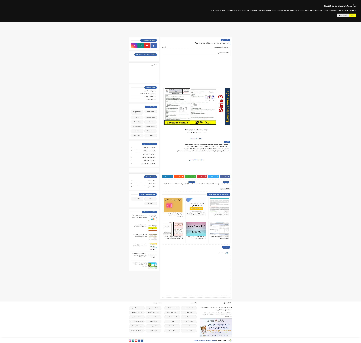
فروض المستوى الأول (149, 148)
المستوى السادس (172, 317)
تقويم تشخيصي (150, 117)
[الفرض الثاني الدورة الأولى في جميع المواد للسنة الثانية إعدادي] (196, 229)
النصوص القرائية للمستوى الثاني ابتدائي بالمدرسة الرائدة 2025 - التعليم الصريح (206, 144)
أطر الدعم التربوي (136, 308)
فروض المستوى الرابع (149, 160)
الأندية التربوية (150, 111)
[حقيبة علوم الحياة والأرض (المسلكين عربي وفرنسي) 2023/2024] (173, 205)
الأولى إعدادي (151, 183)
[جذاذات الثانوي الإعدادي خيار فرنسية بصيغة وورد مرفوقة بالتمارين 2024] (196, 205)
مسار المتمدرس (150, 99)
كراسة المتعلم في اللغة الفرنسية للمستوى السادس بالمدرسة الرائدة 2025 (207, 146)
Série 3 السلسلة (196, 139)
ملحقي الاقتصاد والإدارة (137, 330)
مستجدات (150, 135)
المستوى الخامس (172, 312)
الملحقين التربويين (137, 312)
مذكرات (137, 131)
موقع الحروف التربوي (149, 90)
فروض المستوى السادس (148, 163)
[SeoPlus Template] (231, 340)
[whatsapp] (140, 45)
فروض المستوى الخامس (148, 157)
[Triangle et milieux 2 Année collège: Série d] (219, 229)
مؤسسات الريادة (150, 131)
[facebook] (154, 45)
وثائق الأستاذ (137, 135)
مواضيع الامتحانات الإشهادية (147, 93)
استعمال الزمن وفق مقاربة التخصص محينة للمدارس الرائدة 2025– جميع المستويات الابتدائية (202, 151)
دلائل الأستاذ (137, 122)
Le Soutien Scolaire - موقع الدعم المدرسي (205, 340)
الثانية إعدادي (225, 40)
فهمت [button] (353, 15)
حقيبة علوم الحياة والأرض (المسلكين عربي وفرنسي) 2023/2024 (175, 215)
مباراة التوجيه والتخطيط (136, 321)
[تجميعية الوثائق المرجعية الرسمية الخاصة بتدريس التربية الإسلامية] (173, 229)
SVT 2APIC (137, 199)
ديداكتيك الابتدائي (150, 126)
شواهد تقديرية (137, 126)
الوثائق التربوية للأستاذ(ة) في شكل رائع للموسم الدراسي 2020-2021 (140, 265)
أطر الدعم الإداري (153, 308)
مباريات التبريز (153, 330)
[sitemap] (142, 341)
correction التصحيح (196, 160)
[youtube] (147, 45)
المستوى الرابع (189, 317)
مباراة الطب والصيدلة (153, 326)
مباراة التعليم (153, 321)
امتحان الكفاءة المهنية (137, 112)
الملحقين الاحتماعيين (153, 312)
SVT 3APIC (150, 203)
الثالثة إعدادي (151, 180)
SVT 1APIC (150, 199)
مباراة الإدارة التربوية (137, 317)
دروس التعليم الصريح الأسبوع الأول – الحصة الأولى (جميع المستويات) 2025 (140, 255)
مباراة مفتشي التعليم (136, 326)
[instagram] (134, 45)
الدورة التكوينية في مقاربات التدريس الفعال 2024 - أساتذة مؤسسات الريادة (216, 309)
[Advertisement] (196, 71)
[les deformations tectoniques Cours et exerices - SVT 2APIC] (219, 205)
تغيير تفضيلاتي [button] (343, 15)
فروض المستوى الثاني (149, 154)
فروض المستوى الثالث (149, 151)
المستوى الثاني (189, 312)
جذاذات (150, 122)
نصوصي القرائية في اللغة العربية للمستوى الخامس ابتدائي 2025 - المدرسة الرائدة (206, 149)
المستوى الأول (189, 308)
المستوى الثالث (172, 308)
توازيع (137, 117)
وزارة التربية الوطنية (150, 96)
